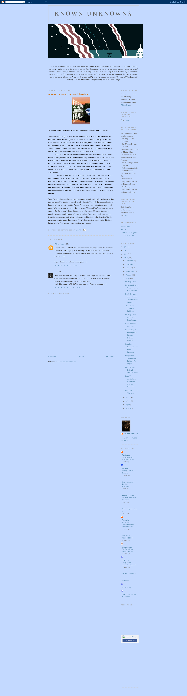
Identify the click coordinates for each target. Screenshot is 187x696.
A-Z (55, 271)
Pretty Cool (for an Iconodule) (129, 595)
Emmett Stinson (131, 434)
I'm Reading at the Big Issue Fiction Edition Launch (131, 335)
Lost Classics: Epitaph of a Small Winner (131, 370)
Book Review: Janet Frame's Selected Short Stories (131, 298)
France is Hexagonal (126, 521)
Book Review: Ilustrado (130, 324)
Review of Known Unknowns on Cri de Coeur (132, 288)
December (130, 260)
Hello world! (126, 486)
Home (81, 356)
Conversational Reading (127, 482)
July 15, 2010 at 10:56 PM (67, 287)
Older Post (110, 356)
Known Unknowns (93, 13)
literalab (125, 468)
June (128, 397)
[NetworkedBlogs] (130, 636)
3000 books (126, 535)
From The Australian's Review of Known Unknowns (130, 381)
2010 (126, 257)
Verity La (125, 560)
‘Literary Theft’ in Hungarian (127, 471)
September (130, 271)
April (128, 404)
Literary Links (130, 281)
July (128, 278)
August (129, 275)
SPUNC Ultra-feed (129, 573)
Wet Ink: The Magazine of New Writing (129, 234)
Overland (125, 580)
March (128, 408)
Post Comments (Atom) (67, 361)
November (130, 264)
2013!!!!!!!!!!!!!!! (127, 538)
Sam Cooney (126, 587)
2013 (126, 247)
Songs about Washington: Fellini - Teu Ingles (131, 359)
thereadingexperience (129, 509)
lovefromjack (127, 546)
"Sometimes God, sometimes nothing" (128, 458)
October (129, 267)
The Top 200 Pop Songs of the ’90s (127, 550)
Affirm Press (125, 226)
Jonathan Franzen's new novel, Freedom (68, 93)
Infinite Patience (128, 495)
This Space (126, 455)
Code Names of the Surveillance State (128, 525)
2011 (126, 254)
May (128, 401)
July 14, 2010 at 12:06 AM (67, 265)
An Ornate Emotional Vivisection (129, 498)
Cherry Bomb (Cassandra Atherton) (129, 563)
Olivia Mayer (59, 244)
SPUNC (123, 229)
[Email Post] (84, 230)
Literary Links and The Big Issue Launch (131, 317)
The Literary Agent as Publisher (129, 308)
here (127, 120)
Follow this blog (130, 640)
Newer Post (52, 356)
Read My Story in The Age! (131, 391)
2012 (126, 250)
